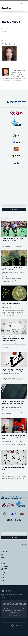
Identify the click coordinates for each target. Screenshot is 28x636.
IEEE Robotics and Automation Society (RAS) (12, 272)
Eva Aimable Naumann (14, 407)
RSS (2, 569)
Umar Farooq (5, 441)
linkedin (2, 574)
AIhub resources (23, 2)
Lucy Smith (4, 243)
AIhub (3, 342)
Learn (2, 559)
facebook (3, 576)
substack (3, 572)
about (7, 2)
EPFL (3, 307)
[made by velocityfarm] (15, 625)
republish (17, 2)
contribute (12, 2)
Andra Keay (6, 28)
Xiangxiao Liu (5, 407)
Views (2, 556)
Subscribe (14, 209)
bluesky (2, 579)
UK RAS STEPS (13, 441)
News (2, 554)
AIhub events (23, 3)
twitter (2, 577)
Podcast (3, 557)
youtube (3, 580)
